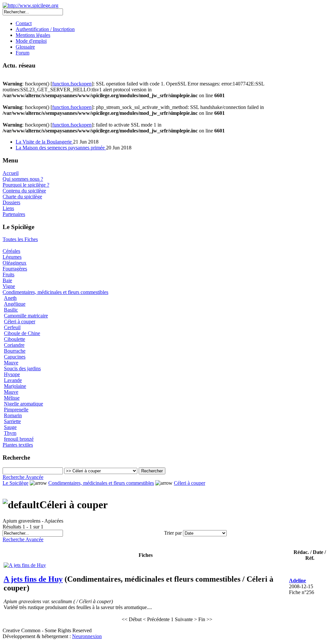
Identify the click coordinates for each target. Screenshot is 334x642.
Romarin (13, 415)
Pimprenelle (16, 409)
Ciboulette (14, 339)
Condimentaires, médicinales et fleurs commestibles (55, 292)
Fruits (8, 274)
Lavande (13, 380)
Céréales (11, 251)
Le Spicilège (15, 483)
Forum (22, 52)
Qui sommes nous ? (23, 179)
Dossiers (11, 202)
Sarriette (12, 421)
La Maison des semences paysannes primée (61, 147)
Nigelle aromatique (23, 403)
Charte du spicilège (22, 196)
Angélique (14, 304)
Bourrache (14, 351)
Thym (10, 433)
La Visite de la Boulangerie (44, 142)
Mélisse (12, 398)
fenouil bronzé (19, 439)
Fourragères (15, 268)
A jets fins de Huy (33, 579)
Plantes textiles (18, 445)
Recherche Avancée (23, 477)
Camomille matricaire (26, 315)
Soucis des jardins (22, 368)
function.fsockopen (72, 83)
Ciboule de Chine (22, 333)
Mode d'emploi (31, 41)
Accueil (11, 173)
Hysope (12, 374)
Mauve (11, 362)
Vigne (9, 286)
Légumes (12, 257)
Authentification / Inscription (45, 29)
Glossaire (25, 47)
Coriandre (14, 345)
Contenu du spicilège (24, 190)
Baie (7, 280)
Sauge (10, 427)
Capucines (14, 356)
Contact (24, 23)
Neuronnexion (87, 636)
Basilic (11, 310)
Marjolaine (15, 386)
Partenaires (14, 214)
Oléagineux (14, 263)
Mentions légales (33, 35)
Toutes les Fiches (20, 239)
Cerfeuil (12, 327)
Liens (8, 208)
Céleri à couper (19, 321)
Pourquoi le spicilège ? (26, 185)
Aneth (10, 298)
